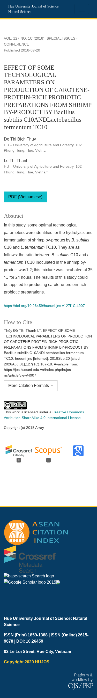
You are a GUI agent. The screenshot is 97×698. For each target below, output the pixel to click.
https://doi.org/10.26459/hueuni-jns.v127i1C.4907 (44, 306)
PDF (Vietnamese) (25, 197)
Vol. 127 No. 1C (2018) (24, 38)
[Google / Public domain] (30, 582)
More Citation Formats (29, 385)
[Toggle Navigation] (81, 9)
